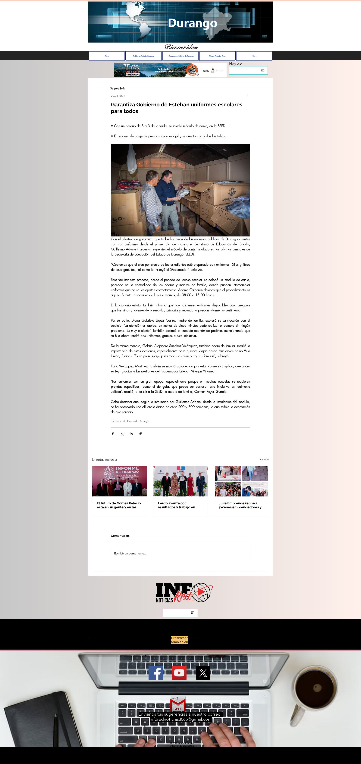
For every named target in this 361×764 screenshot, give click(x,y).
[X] (203, 673)
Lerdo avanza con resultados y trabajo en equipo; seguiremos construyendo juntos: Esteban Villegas (176, 505)
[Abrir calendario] (262, 70)
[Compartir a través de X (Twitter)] (122, 433)
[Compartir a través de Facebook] (113, 433)
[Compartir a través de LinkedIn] (131, 433)
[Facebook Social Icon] (156, 673)
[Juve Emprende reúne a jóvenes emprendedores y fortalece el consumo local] (241, 481)
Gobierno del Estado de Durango (130, 421)
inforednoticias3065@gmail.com (181, 719)
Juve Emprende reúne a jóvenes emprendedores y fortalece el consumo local (240, 505)
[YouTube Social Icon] (179, 673)
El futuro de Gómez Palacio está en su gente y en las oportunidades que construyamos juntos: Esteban (119, 505)
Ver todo (264, 459)
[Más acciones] (248, 95)
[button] (268, 39)
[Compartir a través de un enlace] (140, 433)
